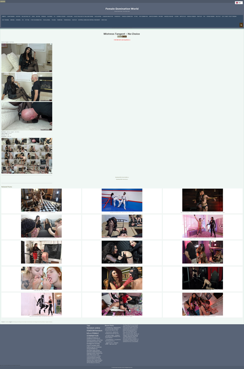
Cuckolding (70, 16)
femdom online (93, 328)
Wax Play (74, 19)
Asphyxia (18, 16)
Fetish (96, 361)
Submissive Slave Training (92, 360)
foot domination (29, 321)
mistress (98, 350)
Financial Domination (127, 16)
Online (89, 340)
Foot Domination (143, 16)
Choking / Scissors (61, 16)
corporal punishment (91, 357)
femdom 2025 (97, 342)
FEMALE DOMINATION (93, 334)
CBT (88, 342)
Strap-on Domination (36, 19)
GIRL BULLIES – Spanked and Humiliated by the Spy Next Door (112, 332)
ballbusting (90, 347)
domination (89, 351)
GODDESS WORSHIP (91, 358)
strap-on (89, 345)
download (98, 357)
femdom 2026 (96, 354)
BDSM (33, 16)
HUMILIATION (91, 338)
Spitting (27, 19)
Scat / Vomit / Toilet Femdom (229, 16)
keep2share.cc (94, 356)
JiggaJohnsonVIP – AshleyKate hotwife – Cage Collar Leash (111, 343)
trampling (50, 321)
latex (94, 350)
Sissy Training (5, 19)
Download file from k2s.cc (122, 179)
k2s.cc (98, 338)
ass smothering (97, 362)
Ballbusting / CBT (26, 16)
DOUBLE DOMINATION (96, 353)
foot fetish (96, 347)
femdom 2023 (95, 340)
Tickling (54, 19)
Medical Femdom (191, 16)
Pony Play (199, 16)
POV (204, 16)
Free (101, 340)
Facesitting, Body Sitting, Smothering (83, 16)
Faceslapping (98, 16)
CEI (54, 16)
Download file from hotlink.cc (122, 177)
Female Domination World (122, 8)
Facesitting (100, 360)
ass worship (98, 358)
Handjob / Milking (168, 16)
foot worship (39, 321)
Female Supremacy (91, 361)
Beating (38, 16)
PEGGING (92, 348)
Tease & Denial (46, 19)
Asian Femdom (10, 16)
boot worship (23, 321)
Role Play (218, 16)
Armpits (4, 16)
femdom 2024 (95, 345)
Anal (100, 351)
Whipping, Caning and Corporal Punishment (89, 19)
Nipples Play (183, 16)
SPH (23, 19)
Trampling (59, 19)
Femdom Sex (117, 16)
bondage (89, 343)
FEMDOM (91, 330)
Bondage (43, 16)
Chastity (88, 356)
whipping (89, 353)
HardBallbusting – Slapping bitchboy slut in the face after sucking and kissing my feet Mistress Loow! (113, 329)
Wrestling (104, 19)
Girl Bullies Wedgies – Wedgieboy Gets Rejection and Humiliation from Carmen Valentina (112, 336)
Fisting (136, 16)
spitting (91, 362)
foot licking (35, 321)
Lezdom (176, 16)
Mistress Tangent (45, 321)
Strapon (99, 356)
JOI (89, 362)
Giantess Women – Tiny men (156, 16)
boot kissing (14, 321)
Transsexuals (67, 19)
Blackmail (49, 16)
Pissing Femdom (210, 16)
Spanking (18, 19)
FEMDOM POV (95, 351)
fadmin (124, 36)
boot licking (19, 321)
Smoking (12, 19)
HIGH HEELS (90, 354)
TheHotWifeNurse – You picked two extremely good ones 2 (113, 340)
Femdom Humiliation (108, 16)
